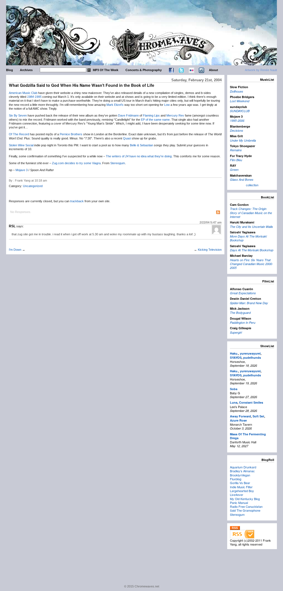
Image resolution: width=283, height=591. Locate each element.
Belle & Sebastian (141, 145)
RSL (12, 226)
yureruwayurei (250, 353)
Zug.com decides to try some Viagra (76, 163)
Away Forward (240, 416)
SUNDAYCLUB (240, 111)
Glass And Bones (241, 179)
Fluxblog (235, 479)
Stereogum (117, 163)
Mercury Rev (175, 115)
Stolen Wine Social (21, 145)
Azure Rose (238, 420)
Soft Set (258, 416)
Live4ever (236, 494)
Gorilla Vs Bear (240, 483)
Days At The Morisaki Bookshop (251, 250)
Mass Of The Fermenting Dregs (248, 436)
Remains (236, 150)
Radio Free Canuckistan (246, 506)
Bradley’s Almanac (242, 471)
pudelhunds (252, 357)
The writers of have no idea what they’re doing (139, 156)
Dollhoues (236, 91)
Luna (233, 402)
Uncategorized (33, 186)
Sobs (233, 389)
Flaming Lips (151, 115)
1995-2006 (237, 120)
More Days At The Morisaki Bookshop (248, 238)
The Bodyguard (240, 313)
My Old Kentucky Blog (245, 498)
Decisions (236, 130)
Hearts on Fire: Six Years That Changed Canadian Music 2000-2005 (251, 264)
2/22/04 (211, 222)
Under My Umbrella (243, 140)
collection (252, 185)
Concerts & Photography (143, 70)
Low (167, 104)
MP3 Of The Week (105, 70)
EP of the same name (155, 119)
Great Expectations (243, 293)
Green (234, 170)
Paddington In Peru (242, 322)
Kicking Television (210, 249)
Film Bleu (236, 160)
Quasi (127, 138)
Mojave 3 (21, 170)
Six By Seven (18, 115)
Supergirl (236, 332)
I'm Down (15, 249)
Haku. (234, 353)
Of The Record (19, 134)
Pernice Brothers (71, 134)
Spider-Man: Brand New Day (249, 303)
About (213, 70)
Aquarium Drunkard (243, 467)
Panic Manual (239, 502)
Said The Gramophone (245, 510)
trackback (77, 201)
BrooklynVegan (240, 475)
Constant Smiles (251, 402)
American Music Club (23, 93)
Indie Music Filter (241, 487)
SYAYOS (236, 357)
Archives (26, 70)
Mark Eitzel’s (115, 104)
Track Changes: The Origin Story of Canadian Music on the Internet (251, 213)
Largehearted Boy (242, 491)
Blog (9, 70)
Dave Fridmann (128, 115)
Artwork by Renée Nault (261, 70)
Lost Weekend (239, 101)
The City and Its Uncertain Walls (251, 227)
